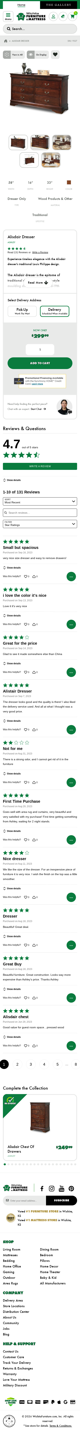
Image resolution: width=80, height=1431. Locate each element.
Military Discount (15, 1385)
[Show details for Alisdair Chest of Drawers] (40, 1116)
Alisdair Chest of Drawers (21, 1149)
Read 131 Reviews (18, 252)
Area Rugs (10, 1283)
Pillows (45, 1261)
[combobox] (40, 29)
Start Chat (36, 409)
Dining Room (49, 1249)
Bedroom (46, 1255)
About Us (9, 1317)
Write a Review (40, 252)
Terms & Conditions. (61, 1425)
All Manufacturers (52, 1283)
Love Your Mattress (16, 1379)
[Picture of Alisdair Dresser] (18, 142)
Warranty (10, 1374)
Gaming (8, 1272)
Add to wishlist (55, 54)
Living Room (11, 1249)
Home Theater (50, 1272)
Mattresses (10, 1255)
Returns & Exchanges (18, 1368)
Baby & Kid (48, 1277)
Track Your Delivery (17, 1363)
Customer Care (13, 1357)
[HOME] (5, 41)
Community (11, 1323)
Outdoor (9, 1277)
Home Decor (49, 1266)
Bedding (9, 1261)
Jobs (6, 1328)
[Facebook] (42, 1188)
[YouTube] (61, 1188)
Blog (6, 1334)
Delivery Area (13, 1300)
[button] (5, 1164)
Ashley (11, 242)
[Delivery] (55, 311)
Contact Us (10, 1351)
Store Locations (13, 1306)
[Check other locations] (22, 311)
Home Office (12, 1266)
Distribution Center (16, 1312)
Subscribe (61, 1200)
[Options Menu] (71, 576)
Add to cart (40, 363)
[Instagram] (52, 1188)
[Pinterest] (71, 1188)
